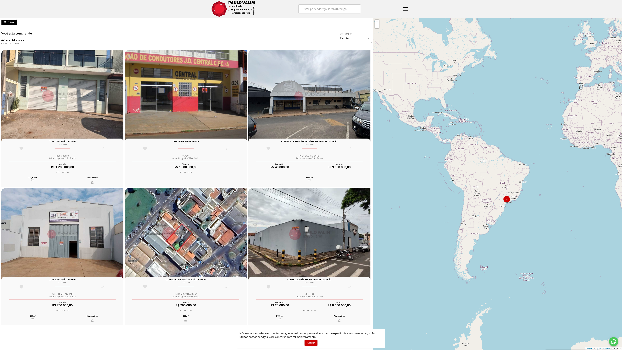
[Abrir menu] (405, 9)
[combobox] (329, 8)
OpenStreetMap (603, 348)
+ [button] (377, 22)
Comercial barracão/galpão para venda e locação (309, 141)
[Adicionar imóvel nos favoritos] (21, 148)
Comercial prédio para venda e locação (309, 279)
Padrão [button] (344, 38)
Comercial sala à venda (186, 141)
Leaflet (589, 348)
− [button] (377, 26)
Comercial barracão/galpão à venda (186, 279)
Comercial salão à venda (62, 141)
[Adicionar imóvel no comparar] (103, 148)
